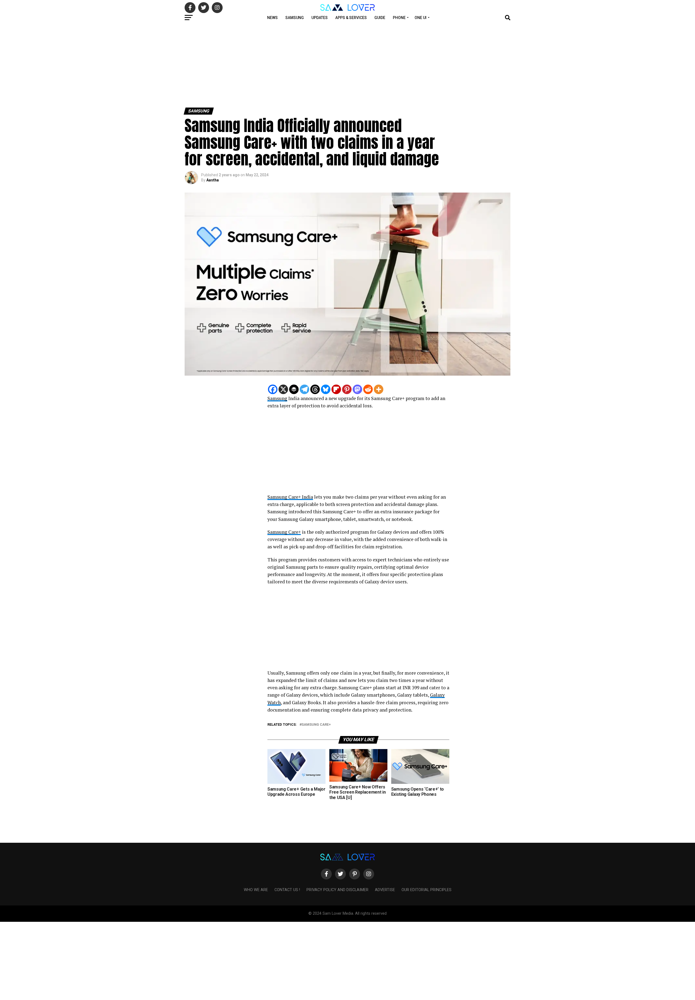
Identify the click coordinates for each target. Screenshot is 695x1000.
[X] (283, 389)
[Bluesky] (325, 389)
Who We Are (256, 890)
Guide (379, 17)
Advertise (385, 890)
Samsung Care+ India (290, 497)
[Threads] (315, 389)
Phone (399, 17)
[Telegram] (304, 389)
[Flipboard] (336, 389)
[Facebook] (272, 389)
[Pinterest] (347, 389)
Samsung (294, 17)
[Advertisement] (163, 65)
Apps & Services (351, 17)
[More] (378, 389)
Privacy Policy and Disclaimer (337, 890)
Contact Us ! (287, 890)
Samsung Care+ (284, 532)
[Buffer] (294, 389)
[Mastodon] (357, 389)
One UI (421, 17)
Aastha (212, 180)
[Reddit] (368, 389)
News (272, 17)
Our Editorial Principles (426, 890)
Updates (319, 17)
